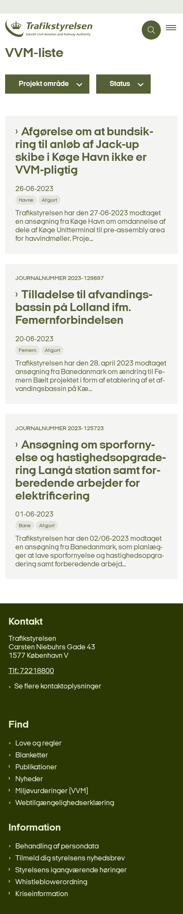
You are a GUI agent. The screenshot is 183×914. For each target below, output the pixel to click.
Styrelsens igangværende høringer (71, 870)
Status (120, 84)
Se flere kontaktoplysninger (57, 686)
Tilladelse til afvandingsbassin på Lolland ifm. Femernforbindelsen (83, 308)
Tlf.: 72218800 (31, 671)
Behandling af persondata (57, 846)
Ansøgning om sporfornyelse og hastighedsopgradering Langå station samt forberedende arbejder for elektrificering (90, 471)
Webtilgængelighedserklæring (64, 803)
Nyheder (29, 779)
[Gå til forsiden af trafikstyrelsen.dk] (68, 30)
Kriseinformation (41, 894)
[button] (174, 30)
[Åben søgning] (151, 30)
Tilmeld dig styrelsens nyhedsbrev (70, 858)
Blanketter (31, 755)
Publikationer (36, 767)
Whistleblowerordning (51, 882)
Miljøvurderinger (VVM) (51, 791)
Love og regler (38, 743)
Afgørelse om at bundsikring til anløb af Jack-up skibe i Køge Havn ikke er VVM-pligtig (84, 151)
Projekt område (44, 84)
